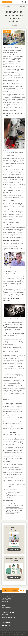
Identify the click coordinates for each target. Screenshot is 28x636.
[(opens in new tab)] (14, 539)
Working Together (8, 612)
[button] (23, 2)
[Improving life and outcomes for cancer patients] (14, 37)
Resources (5, 615)
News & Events (6, 607)
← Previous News (6, 6)
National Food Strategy (9, 617)
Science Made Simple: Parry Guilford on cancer (13, 504)
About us (4, 605)
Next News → (23, 6)
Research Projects (8, 610)
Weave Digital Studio (21, 634)
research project (14, 510)
